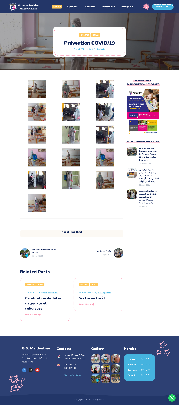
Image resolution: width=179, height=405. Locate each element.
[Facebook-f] (24, 370)
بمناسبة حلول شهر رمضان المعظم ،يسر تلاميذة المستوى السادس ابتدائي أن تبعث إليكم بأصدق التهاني (149, 175)
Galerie (84, 35)
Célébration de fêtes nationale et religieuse (43, 303)
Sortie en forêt (92, 298)
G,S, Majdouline (99, 49)
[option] (45, 299)
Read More (31, 314)
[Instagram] (31, 370)
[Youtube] (37, 370)
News (95, 35)
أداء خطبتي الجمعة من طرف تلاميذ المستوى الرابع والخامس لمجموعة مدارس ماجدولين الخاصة (148, 197)
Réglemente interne (72, 375)
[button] (163, 7)
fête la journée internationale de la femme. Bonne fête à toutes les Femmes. (148, 154)
